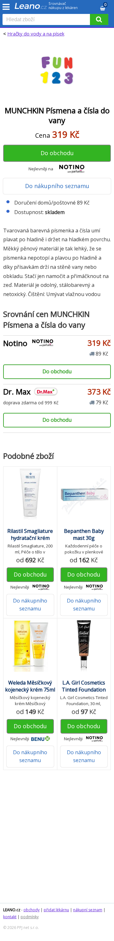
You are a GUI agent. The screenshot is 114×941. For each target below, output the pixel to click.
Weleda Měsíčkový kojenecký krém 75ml (30, 686)
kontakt (9, 916)
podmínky (30, 916)
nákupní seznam (87, 910)
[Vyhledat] (99, 19)
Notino (15, 343)
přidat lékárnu (56, 910)
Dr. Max (17, 391)
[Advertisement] (57, 840)
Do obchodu (57, 153)
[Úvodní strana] (46, 7)
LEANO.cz (11, 910)
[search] (47, 20)
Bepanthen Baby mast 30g (84, 534)
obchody (31, 910)
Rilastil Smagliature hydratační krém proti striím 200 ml (30, 537)
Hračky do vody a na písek (35, 33)
